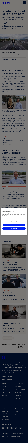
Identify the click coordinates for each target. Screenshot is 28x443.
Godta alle (14, 224)
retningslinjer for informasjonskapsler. (14, 221)
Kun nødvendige (14, 228)
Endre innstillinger (14, 231)
